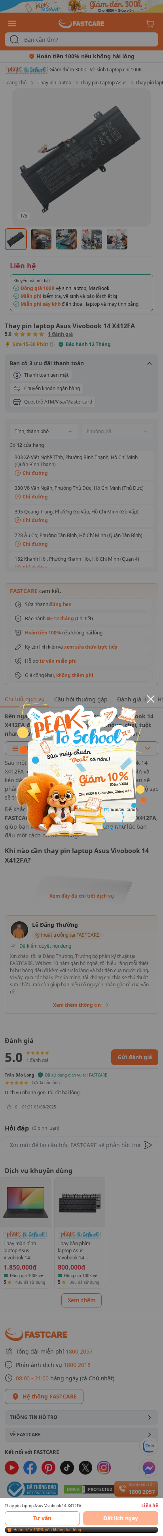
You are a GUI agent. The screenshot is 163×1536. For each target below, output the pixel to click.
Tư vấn (42, 1518)
